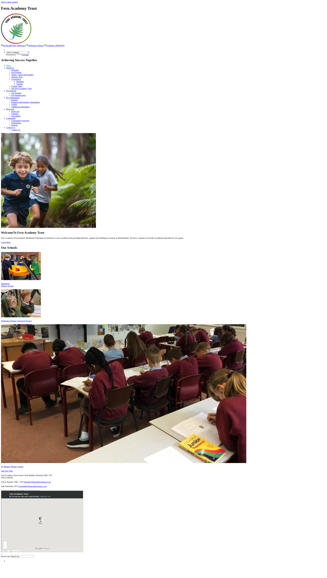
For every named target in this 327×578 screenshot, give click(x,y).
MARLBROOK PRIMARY (14, 46)
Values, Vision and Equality (22, 75)
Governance (16, 79)
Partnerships (16, 123)
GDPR (14, 104)
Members (20, 82)
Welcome (15, 70)
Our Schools (11, 91)
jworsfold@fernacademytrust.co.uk (32, 486)
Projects (14, 125)
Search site (5, 556)
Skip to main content (9, 2)
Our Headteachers (18, 95)
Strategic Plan (16, 77)
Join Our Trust (7, 471)
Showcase (10, 109)
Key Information (13, 98)
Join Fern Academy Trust (21, 88)
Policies (14, 100)
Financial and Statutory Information (25, 102)
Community (11, 118)
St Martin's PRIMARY (55, 46)
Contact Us (10, 127)
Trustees (19, 84)
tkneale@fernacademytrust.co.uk (37, 482)
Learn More (6, 242)
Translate (25, 55)
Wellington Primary (36, 46)
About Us (10, 68)
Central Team (16, 86)
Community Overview (20, 121)
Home (8, 65)
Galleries (14, 114)
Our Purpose (16, 72)
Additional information (20, 107)
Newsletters (16, 116)
